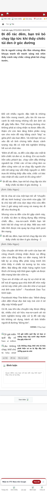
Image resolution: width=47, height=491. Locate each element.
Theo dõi (37, 482)
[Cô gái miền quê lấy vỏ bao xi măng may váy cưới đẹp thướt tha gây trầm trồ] (9, 337)
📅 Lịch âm (38, 19)
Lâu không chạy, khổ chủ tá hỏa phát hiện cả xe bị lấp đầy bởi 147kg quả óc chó (31, 348)
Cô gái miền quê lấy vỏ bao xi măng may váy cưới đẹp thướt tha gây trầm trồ (31, 336)
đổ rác (12, 358)
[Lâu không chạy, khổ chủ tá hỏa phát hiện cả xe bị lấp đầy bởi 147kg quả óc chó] (9, 349)
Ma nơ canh (22, 358)
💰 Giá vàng (27, 19)
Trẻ (7, 24)
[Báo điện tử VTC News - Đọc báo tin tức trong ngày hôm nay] (15, 14)
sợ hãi (5, 358)
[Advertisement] (23, 85)
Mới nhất (7, 19)
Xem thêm (22, 400)
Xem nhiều (18, 19)
